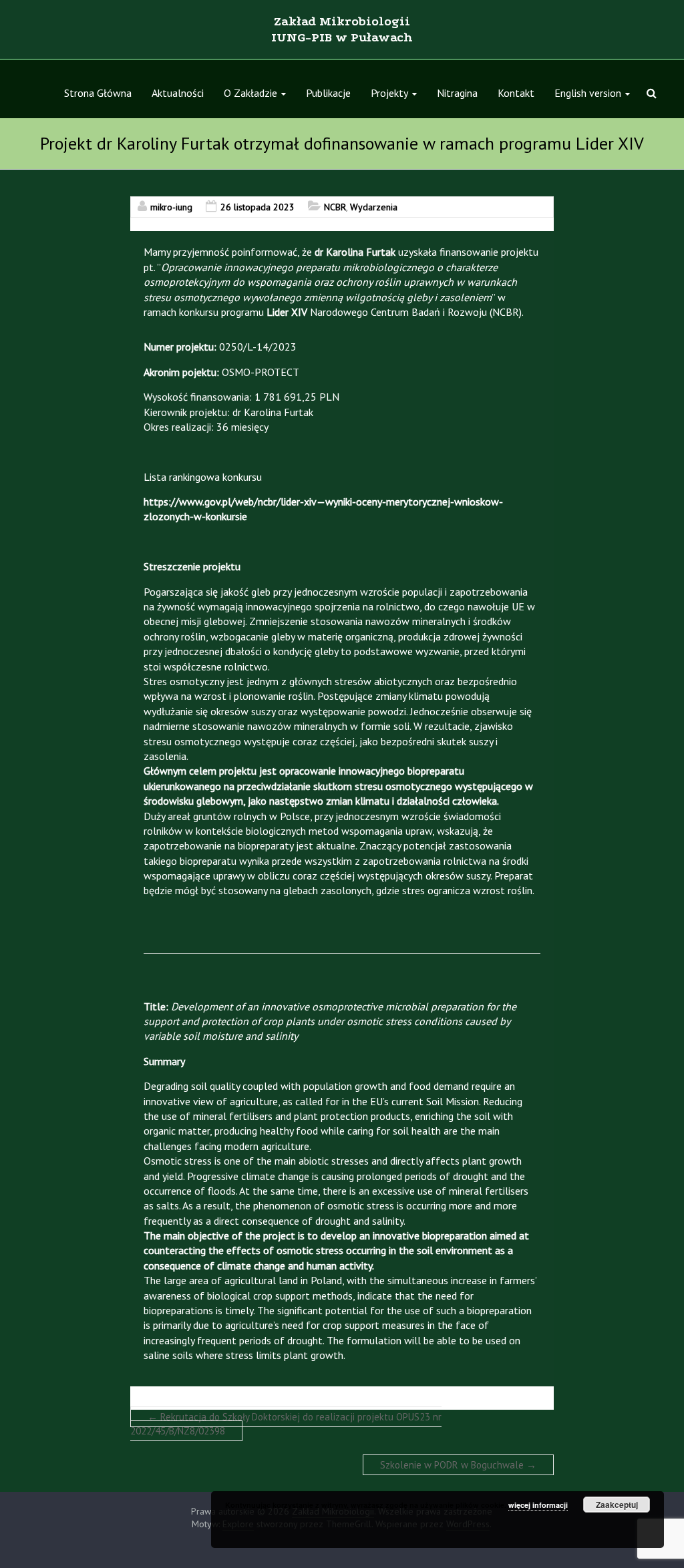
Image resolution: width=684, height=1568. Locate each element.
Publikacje (328, 93)
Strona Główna (98, 93)
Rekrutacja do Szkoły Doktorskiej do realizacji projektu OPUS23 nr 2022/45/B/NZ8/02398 (286, 1423)
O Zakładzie (250, 93)
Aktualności (178, 93)
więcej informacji (538, 1505)
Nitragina (457, 93)
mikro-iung (171, 207)
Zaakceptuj (617, 1505)
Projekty (389, 93)
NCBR (335, 207)
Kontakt (516, 93)
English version (587, 93)
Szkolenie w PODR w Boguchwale (458, 1464)
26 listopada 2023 (257, 207)
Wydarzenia (373, 207)
